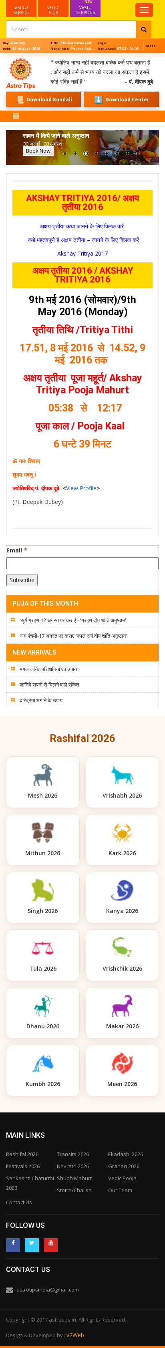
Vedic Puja (53, 10)
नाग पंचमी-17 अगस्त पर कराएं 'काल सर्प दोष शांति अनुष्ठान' (73, 635)
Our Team (120, 1190)
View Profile (81, 488)
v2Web (75, 1335)
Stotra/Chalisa (74, 1190)
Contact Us (19, 1202)
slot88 (8, 57)
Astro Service (21, 10)
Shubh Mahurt (74, 1178)
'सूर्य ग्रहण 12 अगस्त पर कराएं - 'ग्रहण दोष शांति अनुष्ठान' (73, 620)
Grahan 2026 (123, 1166)
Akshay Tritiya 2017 (82, 253)
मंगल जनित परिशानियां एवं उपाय (48, 669)
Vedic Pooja (122, 1178)
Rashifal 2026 (22, 1154)
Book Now (38, 150)
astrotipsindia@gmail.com (47, 1289)
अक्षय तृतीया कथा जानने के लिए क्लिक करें (82, 226)
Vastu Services (85, 7)
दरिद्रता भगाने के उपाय (41, 700)
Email (16, 550)
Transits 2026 (73, 1154)
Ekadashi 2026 (125, 1154)
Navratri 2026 (73, 1166)
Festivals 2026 (23, 1166)
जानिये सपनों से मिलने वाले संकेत (49, 684)
